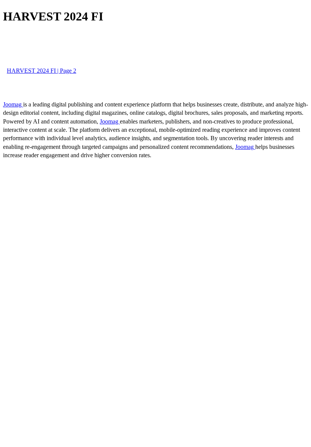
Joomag (13, 104)
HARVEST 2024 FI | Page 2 (41, 70)
